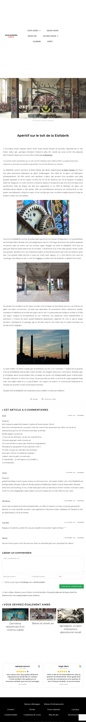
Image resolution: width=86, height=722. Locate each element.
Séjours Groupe (52, 31)
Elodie (35, 399)
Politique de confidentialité (33, 582)
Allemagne (37, 41)
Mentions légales (75, 715)
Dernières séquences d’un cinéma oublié (15, 626)
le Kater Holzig (68, 170)
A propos (75, 709)
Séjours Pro (32, 36)
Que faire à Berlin (49, 36)
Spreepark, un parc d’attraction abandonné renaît (71, 629)
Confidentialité (10, 715)
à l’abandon (47, 155)
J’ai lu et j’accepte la (25, 582)
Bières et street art (43, 623)
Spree (39, 258)
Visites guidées (32, 31)
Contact (50, 41)
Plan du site (54, 715)
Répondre (81, 415)
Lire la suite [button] (22, 684)
